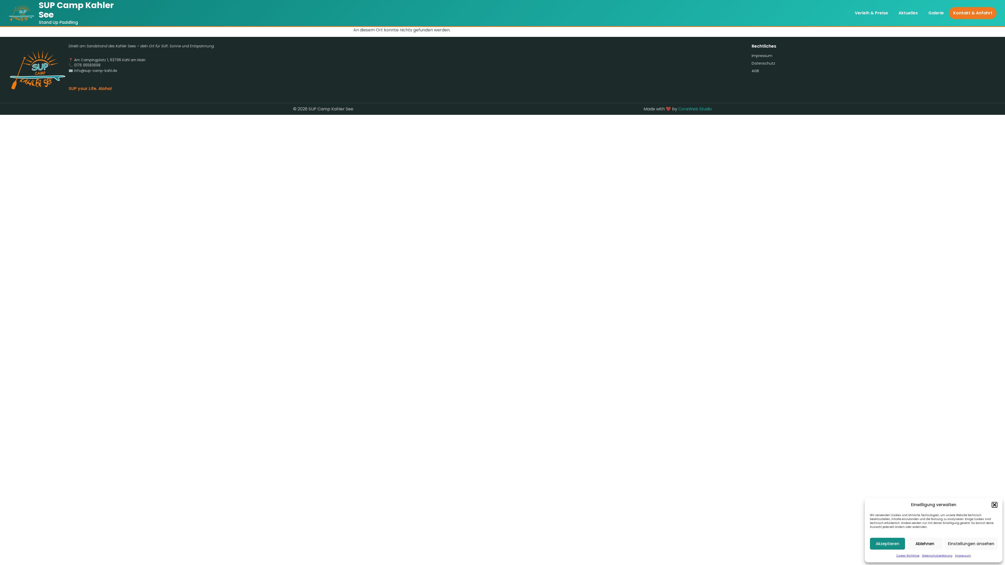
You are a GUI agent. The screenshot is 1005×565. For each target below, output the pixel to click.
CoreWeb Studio (695, 109)
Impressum (963, 556)
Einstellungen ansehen (971, 543)
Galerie (936, 13)
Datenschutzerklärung (937, 556)
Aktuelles (908, 13)
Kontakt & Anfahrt (972, 13)
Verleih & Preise (871, 13)
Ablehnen (924, 543)
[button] (994, 504)
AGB (755, 71)
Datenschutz (763, 63)
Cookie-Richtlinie (907, 556)
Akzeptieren (887, 543)
